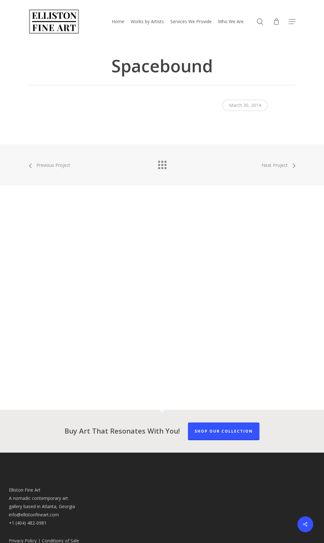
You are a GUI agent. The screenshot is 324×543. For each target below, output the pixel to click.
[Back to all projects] (162, 163)
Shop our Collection (224, 431)
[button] (292, 21)
